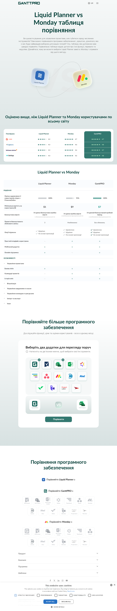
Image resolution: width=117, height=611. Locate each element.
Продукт (22, 554)
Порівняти (58, 419)
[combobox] (111, 585)
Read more (71, 591)
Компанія (22, 560)
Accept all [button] (50, 602)
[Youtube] (66, 580)
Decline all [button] (66, 602)
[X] (54, 580)
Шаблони (22, 573)
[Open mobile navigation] (97, 3)
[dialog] (58, 596)
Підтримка (22, 567)
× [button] (114, 585)
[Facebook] (50, 580)
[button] (58, 607)
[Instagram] (62, 580)
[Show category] (4, 263)
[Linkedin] (58, 580)
